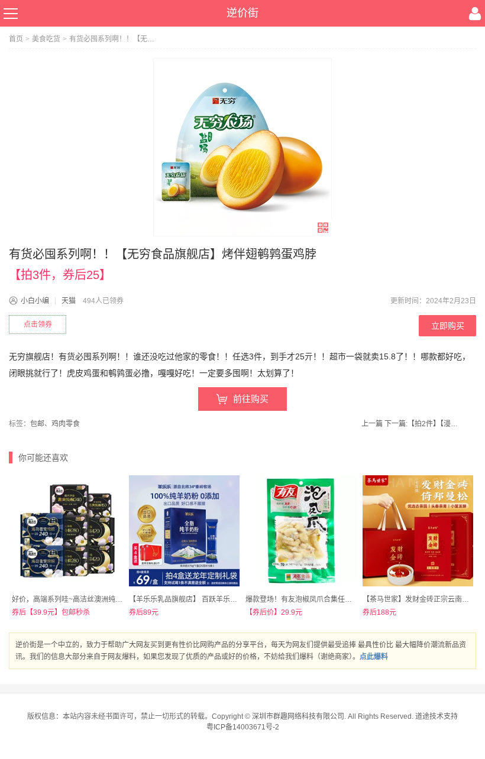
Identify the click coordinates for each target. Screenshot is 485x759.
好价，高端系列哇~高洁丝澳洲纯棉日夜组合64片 (89, 599)
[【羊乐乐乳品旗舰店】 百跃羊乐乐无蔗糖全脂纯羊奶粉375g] (184, 530)
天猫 (69, 301)
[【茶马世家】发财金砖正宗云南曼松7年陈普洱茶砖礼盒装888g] (418, 530)
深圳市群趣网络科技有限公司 (298, 716)
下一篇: (422, 424)
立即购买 (447, 325)
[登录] (475, 13)
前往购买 (251, 399)
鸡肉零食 (65, 424)
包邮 (37, 424)
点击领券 (38, 324)
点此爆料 (374, 657)
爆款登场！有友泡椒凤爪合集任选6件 (304, 599)
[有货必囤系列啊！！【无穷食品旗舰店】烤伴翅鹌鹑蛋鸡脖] (242, 147)
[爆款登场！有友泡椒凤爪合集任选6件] (301, 530)
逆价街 (242, 13)
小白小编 (35, 301)
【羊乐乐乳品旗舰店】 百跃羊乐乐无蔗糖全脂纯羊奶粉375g (223, 599)
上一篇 (372, 424)
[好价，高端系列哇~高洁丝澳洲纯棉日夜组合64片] (67, 530)
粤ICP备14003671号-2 (242, 727)
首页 (16, 39)
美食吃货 (46, 39)
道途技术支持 (436, 716)
